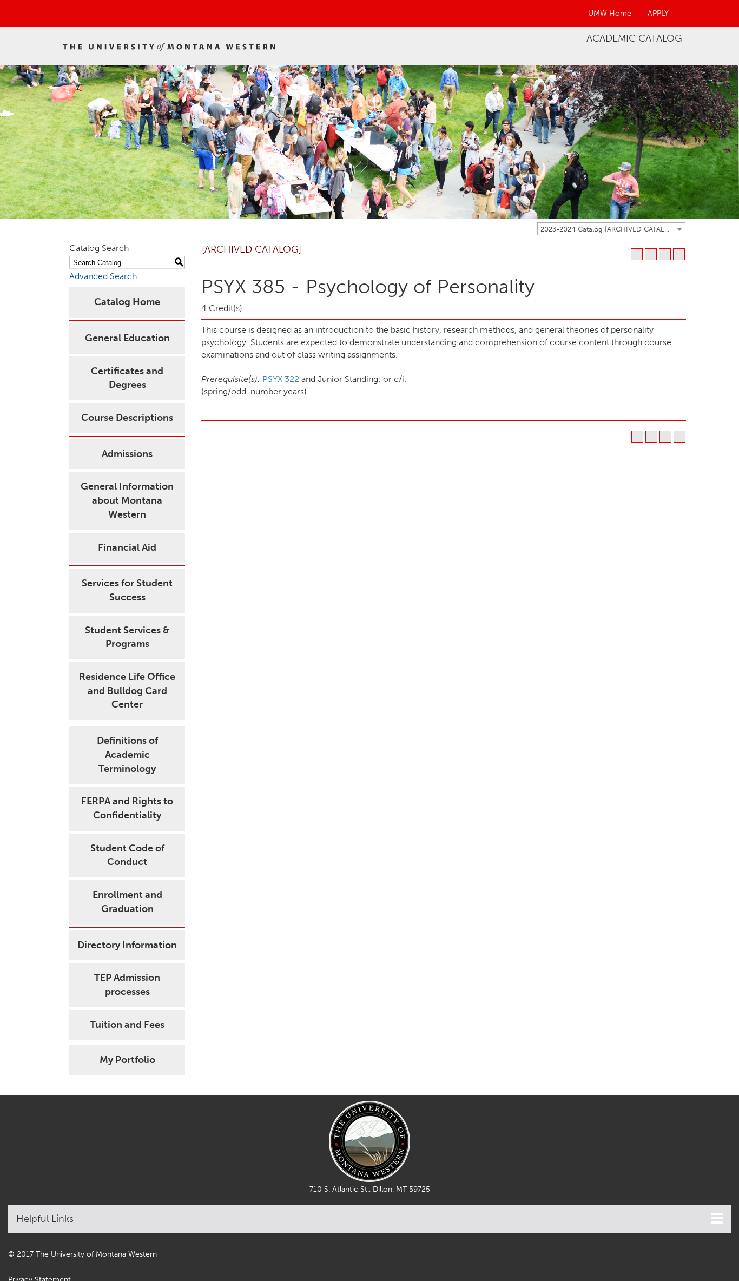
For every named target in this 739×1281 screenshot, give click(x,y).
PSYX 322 (280, 379)
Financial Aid (127, 547)
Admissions (127, 454)
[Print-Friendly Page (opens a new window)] (665, 254)
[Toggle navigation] (716, 1218)
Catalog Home (127, 302)
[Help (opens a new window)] (679, 254)
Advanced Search (103, 276)
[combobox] (611, 228)
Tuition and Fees (127, 1025)
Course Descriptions (127, 418)
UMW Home (609, 13)
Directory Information (127, 945)
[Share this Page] (651, 254)
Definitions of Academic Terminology (127, 754)
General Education (127, 338)
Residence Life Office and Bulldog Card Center (127, 690)
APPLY (658, 13)
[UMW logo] (169, 46)
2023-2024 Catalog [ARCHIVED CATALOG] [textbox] (609, 229)
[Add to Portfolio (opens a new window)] (637, 254)
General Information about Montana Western (127, 500)
